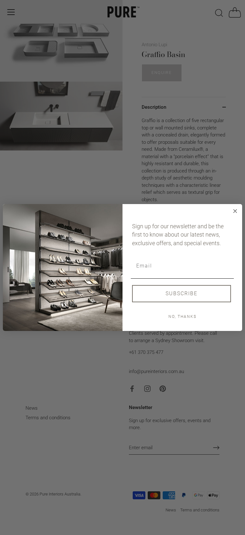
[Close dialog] (235, 211)
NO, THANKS (182, 316)
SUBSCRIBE (181, 293)
